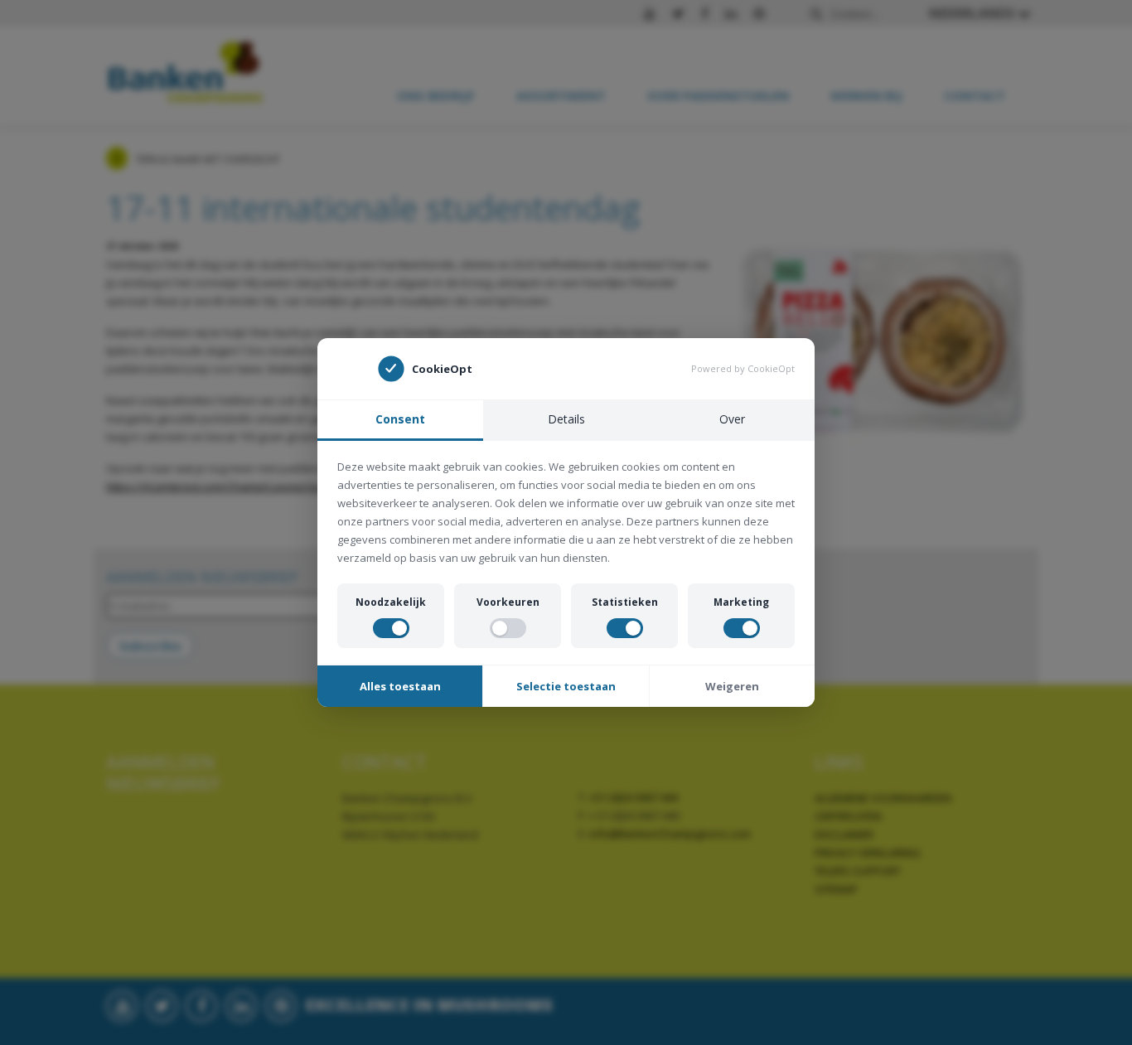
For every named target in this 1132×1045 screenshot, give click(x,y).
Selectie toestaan (566, 686)
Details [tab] (566, 419)
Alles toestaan (400, 686)
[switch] (391, 628)
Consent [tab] (400, 419)
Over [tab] (732, 419)
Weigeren (732, 686)
